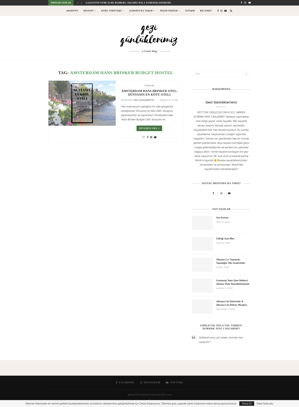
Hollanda (149, 85)
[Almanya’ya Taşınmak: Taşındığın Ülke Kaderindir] (202, 265)
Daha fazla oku (265, 403)
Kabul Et (247, 403)
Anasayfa (72, 11)
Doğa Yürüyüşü (111, 11)
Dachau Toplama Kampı (101, 3)
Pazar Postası (169, 11)
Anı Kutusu (222, 217)
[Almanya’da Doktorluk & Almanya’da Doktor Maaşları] (202, 307)
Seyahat (88, 11)
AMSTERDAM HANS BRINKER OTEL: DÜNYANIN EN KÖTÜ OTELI (149, 92)
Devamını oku (148, 128)
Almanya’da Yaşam (141, 11)
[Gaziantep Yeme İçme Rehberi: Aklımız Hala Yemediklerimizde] (202, 286)
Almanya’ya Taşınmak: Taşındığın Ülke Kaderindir (230, 261)
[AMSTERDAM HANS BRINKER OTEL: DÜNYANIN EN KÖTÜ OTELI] (82, 103)
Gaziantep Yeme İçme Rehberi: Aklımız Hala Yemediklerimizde (232, 282)
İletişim (190, 11)
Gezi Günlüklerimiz (143, 100)
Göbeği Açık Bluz (225, 238)
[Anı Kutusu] (202, 223)
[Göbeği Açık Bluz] (202, 244)
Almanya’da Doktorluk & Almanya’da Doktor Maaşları (231, 303)
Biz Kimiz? (206, 11)
